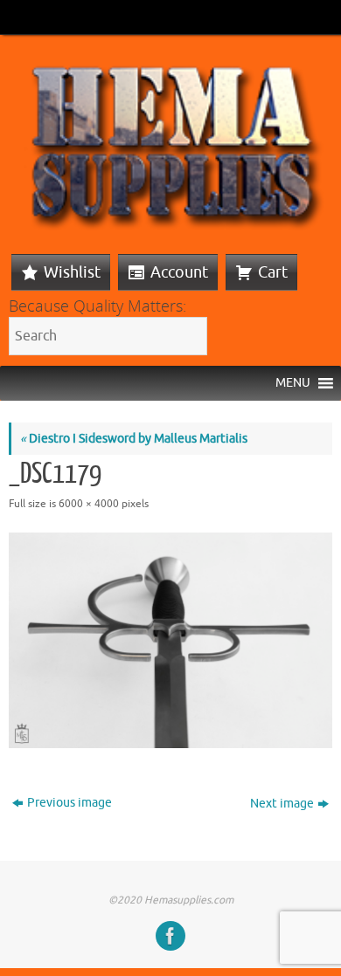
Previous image (69, 802)
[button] (292, 383)
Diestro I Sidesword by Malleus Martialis (133, 438)
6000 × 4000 (89, 504)
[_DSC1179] (170, 640)
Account (179, 272)
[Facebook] (170, 936)
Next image (282, 803)
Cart (273, 272)
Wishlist (72, 272)
